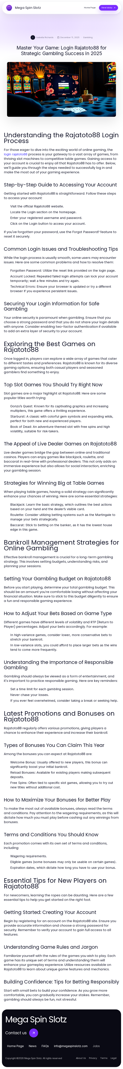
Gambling (88, 37)
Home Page (15, 1046)
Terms (103, 1058)
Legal (113, 1058)
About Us (81, 1058)
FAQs (45, 1046)
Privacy (93, 1058)
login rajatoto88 (15, 154)
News (33, 1046)
